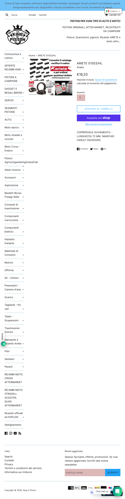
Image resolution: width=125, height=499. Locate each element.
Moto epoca (14, 127)
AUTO (14, 119)
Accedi (32, 15)
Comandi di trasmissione (14, 206)
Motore (14, 262)
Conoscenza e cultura (14, 56)
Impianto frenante (14, 241)
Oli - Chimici (14, 277)
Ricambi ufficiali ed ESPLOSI (14, 415)
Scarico (14, 297)
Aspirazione (14, 185)
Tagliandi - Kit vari (14, 306)
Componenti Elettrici (14, 229)
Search (8, 456)
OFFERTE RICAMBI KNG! (14, 67)
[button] (113, 11)
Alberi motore (14, 169)
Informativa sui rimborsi (18, 472)
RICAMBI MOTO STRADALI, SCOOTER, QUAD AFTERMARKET (14, 397)
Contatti (9, 460)
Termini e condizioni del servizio (23, 468)
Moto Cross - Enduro (14, 148)
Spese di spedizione (106, 79)
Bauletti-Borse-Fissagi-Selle (14, 194)
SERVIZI (14, 100)
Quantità (81, 92)
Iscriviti (42, 15)
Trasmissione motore (14, 330)
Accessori (14, 177)
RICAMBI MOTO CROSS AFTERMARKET (14, 378)
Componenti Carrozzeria (14, 218)
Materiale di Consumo (14, 252)
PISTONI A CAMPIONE (11, 79)
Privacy (9, 464)
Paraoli (14, 366)
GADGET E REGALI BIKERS (14, 90)
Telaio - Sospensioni (14, 318)
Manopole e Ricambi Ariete (14, 341)
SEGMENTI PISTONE (14, 110)
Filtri (14, 351)
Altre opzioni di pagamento (98, 124)
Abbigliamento (13, 424)
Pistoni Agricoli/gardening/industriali (14, 161)
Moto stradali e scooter (14, 136)
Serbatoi (14, 359)
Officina (14, 270)
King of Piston (29, 490)
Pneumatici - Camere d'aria (14, 287)
